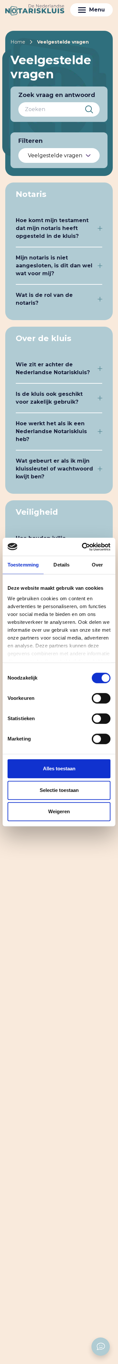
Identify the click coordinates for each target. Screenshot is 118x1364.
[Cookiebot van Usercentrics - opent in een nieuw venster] (83, 547)
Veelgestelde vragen (63, 42)
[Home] (34, 10)
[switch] (101, 698)
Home (17, 42)
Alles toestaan (59, 768)
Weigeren (59, 811)
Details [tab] (61, 564)
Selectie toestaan (59, 790)
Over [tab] (97, 564)
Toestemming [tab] (23, 564)
